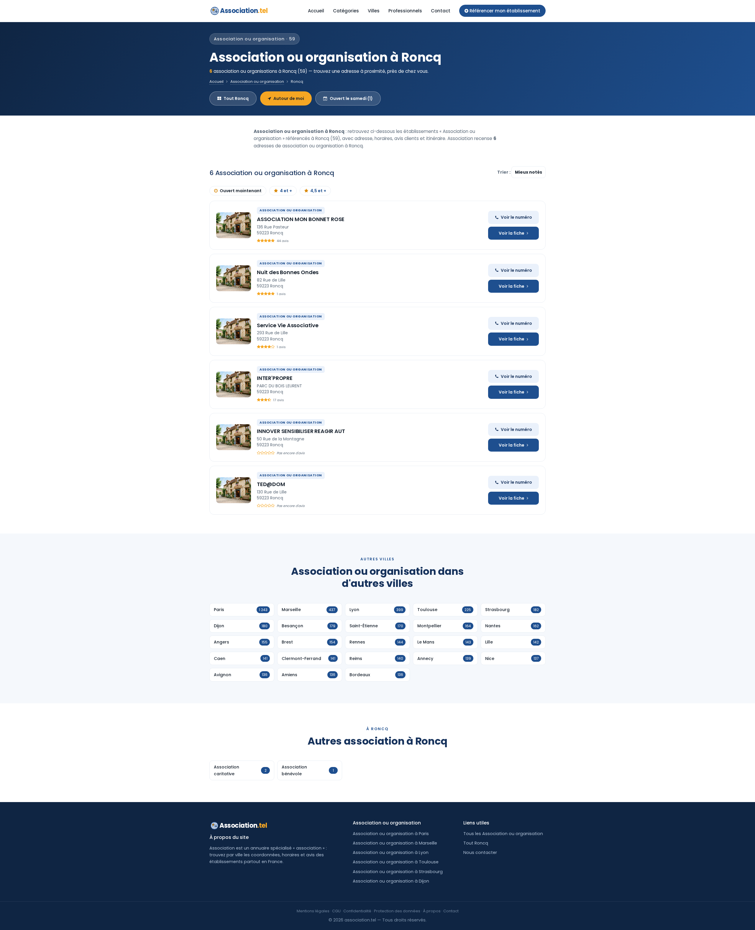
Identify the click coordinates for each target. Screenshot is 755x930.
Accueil (316, 11)
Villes (374, 11)
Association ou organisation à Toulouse (396, 862)
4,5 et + (318, 191)
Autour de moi (288, 98)
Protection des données (397, 911)
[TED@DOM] (233, 490)
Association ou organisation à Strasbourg (398, 872)
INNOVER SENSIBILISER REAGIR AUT (301, 431)
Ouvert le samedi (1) (351, 98)
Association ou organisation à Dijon (391, 881)
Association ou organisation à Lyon (391, 852)
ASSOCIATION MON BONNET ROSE (300, 219)
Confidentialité (357, 911)
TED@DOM (271, 484)
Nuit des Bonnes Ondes (288, 272)
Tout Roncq (236, 98)
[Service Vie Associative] (233, 331)
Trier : (504, 172)
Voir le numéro (516, 217)
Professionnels (405, 11)
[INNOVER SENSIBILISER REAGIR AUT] (233, 437)
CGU (336, 911)
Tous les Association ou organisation (503, 834)
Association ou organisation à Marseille (395, 843)
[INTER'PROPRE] (233, 384)
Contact (440, 11)
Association (243, 10)
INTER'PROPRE (275, 378)
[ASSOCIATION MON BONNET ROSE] (233, 225)
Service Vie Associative (288, 325)
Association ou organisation (257, 81)
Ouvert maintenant (241, 191)
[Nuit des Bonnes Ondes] (233, 278)
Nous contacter (480, 852)
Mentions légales (313, 911)
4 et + (286, 191)
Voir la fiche (511, 233)
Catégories (346, 11)
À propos (432, 911)
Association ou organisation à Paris (391, 834)
